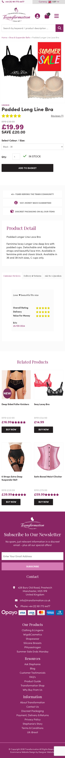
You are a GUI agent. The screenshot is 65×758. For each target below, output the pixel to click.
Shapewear (32, 638)
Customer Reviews (12, 275)
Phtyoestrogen (32, 647)
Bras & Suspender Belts (19, 37)
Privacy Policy (33, 719)
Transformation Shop (32, 685)
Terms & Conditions (32, 728)
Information (32, 696)
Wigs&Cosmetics (32, 634)
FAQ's (32, 677)
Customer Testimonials (32, 672)
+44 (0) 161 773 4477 (14, 1)
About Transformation (32, 702)
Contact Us (32, 706)
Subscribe (32, 566)
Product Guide (32, 681)
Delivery (17, 311)
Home (4, 37)
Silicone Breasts (32, 643)
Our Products (32, 624)
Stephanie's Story (32, 723)
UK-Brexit (32, 732)
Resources (32, 658)
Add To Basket (27, 168)
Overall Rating (20, 307)
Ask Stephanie (32, 664)
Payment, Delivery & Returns (32, 715)
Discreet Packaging (32, 711)
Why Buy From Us (32, 689)
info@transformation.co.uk (35, 600)
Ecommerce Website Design (22, 751)
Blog (32, 668)
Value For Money (21, 315)
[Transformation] (16, 15)
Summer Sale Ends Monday (32, 651)
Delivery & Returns (32, 275)
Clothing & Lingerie (32, 630)
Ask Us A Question (53, 275)
